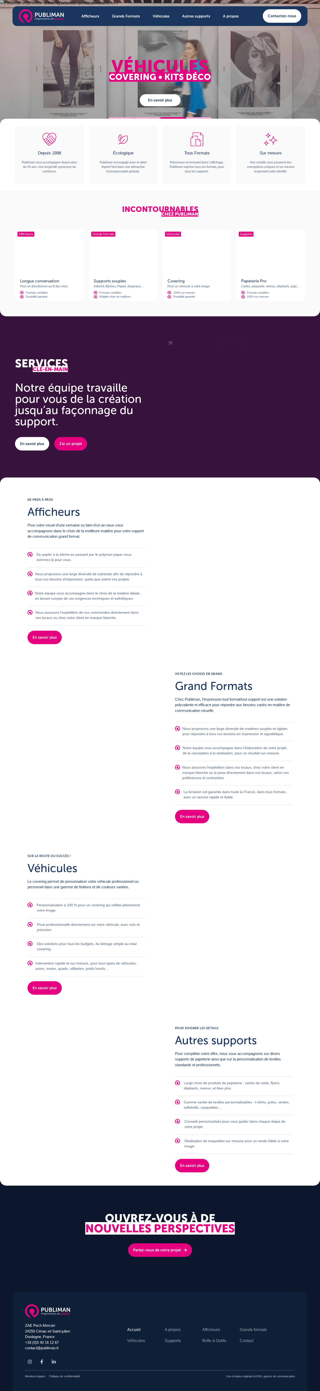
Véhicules (161, 16)
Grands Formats (126, 16)
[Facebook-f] (41, 1362)
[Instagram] (29, 1362)
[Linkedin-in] (53, 1362)
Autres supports (196, 16)
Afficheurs (90, 16)
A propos (231, 16)
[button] (121, 118)
